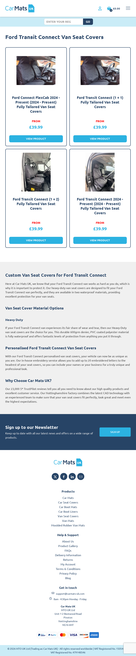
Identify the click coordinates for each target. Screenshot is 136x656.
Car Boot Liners (68, 511)
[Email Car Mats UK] (80, 476)
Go (88, 21)
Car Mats (68, 497)
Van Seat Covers (68, 516)
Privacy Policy (68, 573)
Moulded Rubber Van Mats (68, 525)
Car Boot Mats (68, 507)
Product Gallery (68, 546)
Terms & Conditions (68, 568)
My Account (68, 564)
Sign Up (115, 432)
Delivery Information (68, 555)
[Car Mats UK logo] (68, 462)
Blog (68, 578)
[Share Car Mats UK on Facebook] (63, 476)
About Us (68, 541)
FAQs (68, 550)
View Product (36, 138)
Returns (68, 559)
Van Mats (68, 520)
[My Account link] (100, 8)
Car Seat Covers (68, 502)
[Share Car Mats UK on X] (55, 476)
